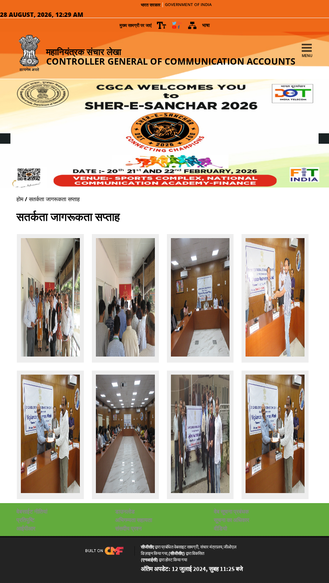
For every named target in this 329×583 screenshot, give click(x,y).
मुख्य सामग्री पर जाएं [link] (136, 25)
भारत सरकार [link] (150, 4)
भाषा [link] (206, 25)
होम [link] (19, 199)
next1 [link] (323, 131)
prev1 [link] (4, 131)
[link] (161, 25)
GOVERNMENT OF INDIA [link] (188, 4)
